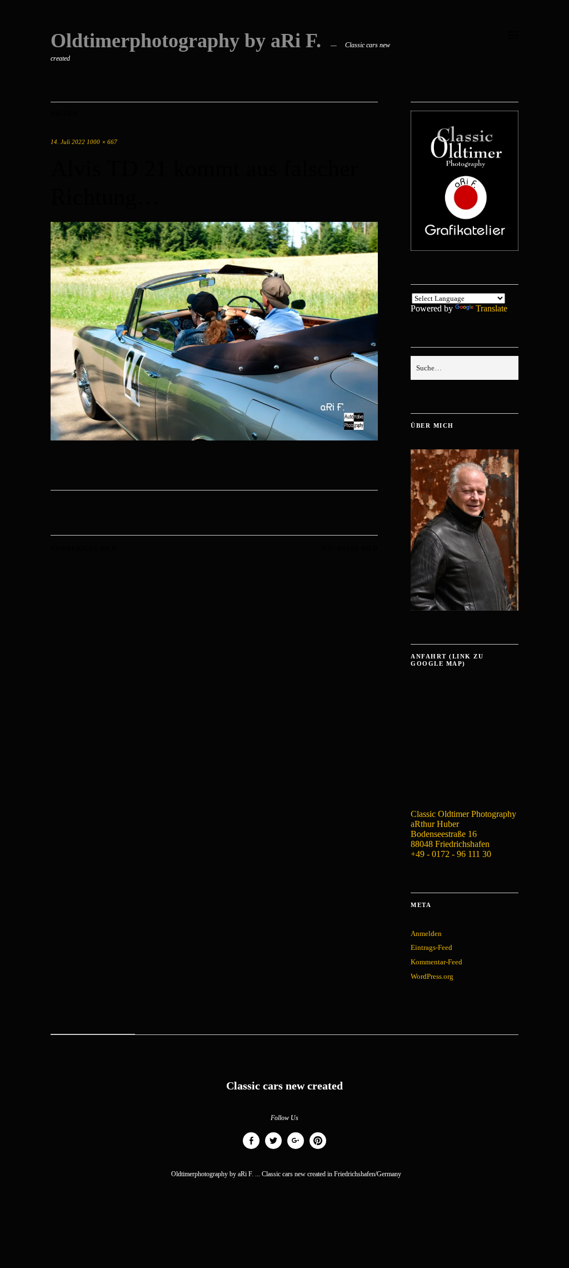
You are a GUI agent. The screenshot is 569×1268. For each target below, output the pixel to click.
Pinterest (318, 1148)
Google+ (295, 1148)
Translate (491, 308)
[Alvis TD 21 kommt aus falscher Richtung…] (214, 437)
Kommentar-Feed (436, 962)
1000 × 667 (102, 141)
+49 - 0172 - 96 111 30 (451, 854)
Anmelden (426, 933)
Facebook (251, 1148)
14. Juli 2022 (68, 141)
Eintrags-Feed (431, 947)
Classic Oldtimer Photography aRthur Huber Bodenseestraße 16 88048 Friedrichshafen (463, 829)
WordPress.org (432, 976)
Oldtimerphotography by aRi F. (186, 40)
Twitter (273, 1148)
